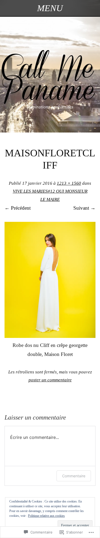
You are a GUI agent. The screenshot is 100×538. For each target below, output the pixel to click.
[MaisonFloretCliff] (50, 336)
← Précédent (18, 208)
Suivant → (84, 208)
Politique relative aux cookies (46, 516)
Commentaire (73, 476)
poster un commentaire (50, 379)
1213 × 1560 (69, 183)
